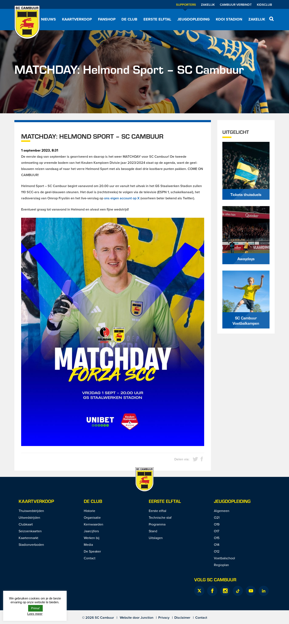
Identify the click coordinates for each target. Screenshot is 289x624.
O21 (216, 517)
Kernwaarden (93, 524)
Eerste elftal (157, 19)
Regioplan (221, 564)
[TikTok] (238, 591)
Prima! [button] (35, 608)
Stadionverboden (31, 544)
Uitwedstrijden (29, 517)
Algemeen (221, 510)
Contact (89, 558)
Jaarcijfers (91, 531)
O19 (216, 524)
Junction (146, 617)
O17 (216, 531)
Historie (89, 510)
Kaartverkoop (77, 19)
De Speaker (92, 551)
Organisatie (92, 517)
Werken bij (91, 537)
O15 (216, 537)
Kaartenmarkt (28, 537)
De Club (129, 19)
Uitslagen (156, 537)
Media (88, 544)
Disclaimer (182, 617)
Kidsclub (264, 4)
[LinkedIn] (264, 591)
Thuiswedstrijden (31, 510)
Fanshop (107, 19)
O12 (216, 551)
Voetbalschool (224, 558)
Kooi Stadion (229, 19)
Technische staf (160, 517)
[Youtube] (251, 591)
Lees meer (35, 614)
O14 (216, 544)
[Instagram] (225, 591)
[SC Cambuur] (27, 22)
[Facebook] (212, 591)
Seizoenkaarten (30, 531)
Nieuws (48, 19)
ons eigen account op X (122, 198)
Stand (153, 531)
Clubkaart (26, 524)
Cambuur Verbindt (236, 4)
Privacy (163, 617)
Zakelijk (208, 4)
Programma (157, 524)
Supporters (186, 4)
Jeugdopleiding (193, 19)
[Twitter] (199, 591)
